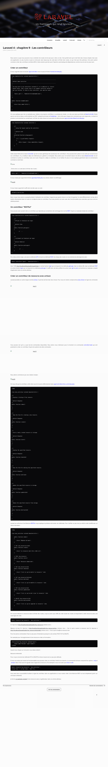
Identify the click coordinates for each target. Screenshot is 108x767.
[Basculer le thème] (84, 40)
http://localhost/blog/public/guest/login (28, 266)
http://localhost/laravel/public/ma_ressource (30, 625)
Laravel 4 (99, 45)
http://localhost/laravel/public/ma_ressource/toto (43, 628)
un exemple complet (21, 679)
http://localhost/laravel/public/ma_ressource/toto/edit (26, 630)
